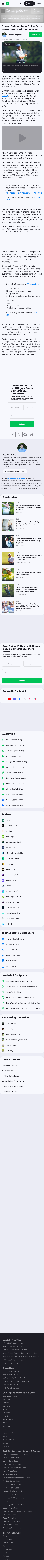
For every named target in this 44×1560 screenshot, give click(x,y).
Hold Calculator (11, 961)
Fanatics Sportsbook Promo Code (15, 1454)
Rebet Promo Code (10, 1518)
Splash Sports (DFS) (13, 913)
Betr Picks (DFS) (12, 891)
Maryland (6, 1406)
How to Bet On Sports (14, 975)
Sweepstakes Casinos (10, 1092)
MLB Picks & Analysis (11, 1385)
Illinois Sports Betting (14, 756)
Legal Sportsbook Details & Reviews (19, 981)
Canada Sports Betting (14, 800)
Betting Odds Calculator (15, 939)
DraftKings (10, 837)
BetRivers (9, 864)
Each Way (9, 1051)
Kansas (5, 1436)
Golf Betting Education (15, 1017)
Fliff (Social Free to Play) (15, 853)
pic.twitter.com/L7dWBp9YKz (29, 193)
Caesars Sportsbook (13, 842)
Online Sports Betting (14, 740)
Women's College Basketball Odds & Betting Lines (22, 1356)
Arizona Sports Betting (14, 789)
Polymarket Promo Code (12, 1464)
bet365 (5, 96)
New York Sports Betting (15, 745)
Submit (22, 424)
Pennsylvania (8, 1419)
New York (6, 1399)
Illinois (5, 1423)
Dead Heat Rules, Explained (16, 1040)
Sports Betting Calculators (18, 932)
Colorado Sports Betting (15, 767)
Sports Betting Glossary (15, 992)
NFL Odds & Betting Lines (13, 1343)
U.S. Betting (8, 733)
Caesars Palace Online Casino (13, 1081)
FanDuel (9, 924)
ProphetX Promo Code (11, 1481)
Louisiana (6, 1403)
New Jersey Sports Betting (16, 778)
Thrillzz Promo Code (10, 1525)
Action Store (7, 1549)
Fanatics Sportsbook (13, 826)
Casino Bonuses (8, 1071)
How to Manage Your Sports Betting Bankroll (23, 1008)
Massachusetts (8, 1433)
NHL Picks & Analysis (11, 1388)
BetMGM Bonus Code (11, 1458)
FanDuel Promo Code (11, 1488)
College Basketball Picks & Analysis (16, 1381)
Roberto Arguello (15, 35)
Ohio (4, 1429)
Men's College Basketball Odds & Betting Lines (20, 1353)
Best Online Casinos (9, 1065)
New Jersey (7, 1416)
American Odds (11, 1023)
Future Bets (10, 1029)
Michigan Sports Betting (15, 783)
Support (6, 1556)
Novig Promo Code (10, 1474)
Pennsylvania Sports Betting (16, 762)
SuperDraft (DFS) (12, 918)
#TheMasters (33, 284)
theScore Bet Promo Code (13, 1491)
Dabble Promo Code (10, 1508)
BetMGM (9, 831)
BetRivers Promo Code (11, 1501)
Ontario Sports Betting (14, 805)
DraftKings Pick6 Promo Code (14, 1505)
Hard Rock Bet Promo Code (13, 1498)
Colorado (6, 1413)
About (5, 1536)
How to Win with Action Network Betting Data (23, 1003)
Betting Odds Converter (15, 950)
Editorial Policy (8, 1543)
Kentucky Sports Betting (15, 794)
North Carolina (8, 1439)
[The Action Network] (8, 3)
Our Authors (7, 1539)
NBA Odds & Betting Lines (13, 1346)
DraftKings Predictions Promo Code (16, 1478)
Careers (6, 1546)
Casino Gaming (11, 1059)
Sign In (38, 3)
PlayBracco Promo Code (12, 1521)
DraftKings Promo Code (12, 1484)
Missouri (6, 1443)
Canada (6, 1446)
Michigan (6, 1426)
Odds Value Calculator (14, 944)
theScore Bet (10, 848)
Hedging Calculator (13, 955)
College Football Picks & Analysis (15, 1378)
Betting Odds (11, 966)
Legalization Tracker (10, 1396)
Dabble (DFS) (11, 880)
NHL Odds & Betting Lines (13, 1363)
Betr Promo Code (9, 1515)
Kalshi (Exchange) (12, 858)
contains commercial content (16, 478)
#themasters (10, 193)
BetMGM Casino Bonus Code (12, 1076)
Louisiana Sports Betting (15, 751)
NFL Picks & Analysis (11, 1371)
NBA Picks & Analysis (11, 1374)
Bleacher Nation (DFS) (14, 902)
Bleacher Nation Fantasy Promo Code (17, 1511)
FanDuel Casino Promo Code (12, 1086)
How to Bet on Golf (13, 1034)
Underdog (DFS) (12, 869)
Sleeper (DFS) (11, 886)
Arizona (5, 1409)
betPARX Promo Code (11, 1494)
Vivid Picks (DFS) (12, 908)
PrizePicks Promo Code (12, 1528)
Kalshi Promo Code (10, 1471)
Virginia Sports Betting (14, 773)
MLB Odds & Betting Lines (13, 1360)
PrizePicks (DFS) (12, 875)
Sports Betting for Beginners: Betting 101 (21, 987)
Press (5, 1553)
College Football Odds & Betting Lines (17, 1350)
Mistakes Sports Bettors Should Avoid (20, 997)
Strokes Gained (11, 1045)
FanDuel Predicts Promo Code (14, 1468)
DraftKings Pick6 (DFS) (14, 897)
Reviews (6, 814)
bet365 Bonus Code (10, 1461)
